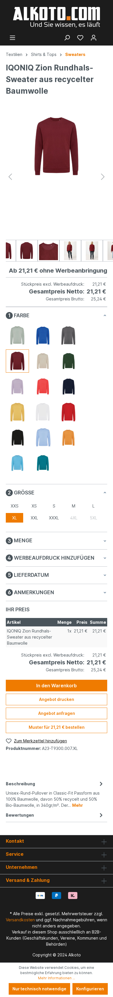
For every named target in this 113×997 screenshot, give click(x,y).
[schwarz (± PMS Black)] (17, 437)
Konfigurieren (90, 988)
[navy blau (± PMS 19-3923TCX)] (68, 386)
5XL (93, 517)
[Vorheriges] (10, 176)
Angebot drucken (56, 699)
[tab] (55, 794)
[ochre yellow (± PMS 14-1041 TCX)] (17, 412)
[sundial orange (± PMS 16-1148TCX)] (68, 437)
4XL (73, 517)
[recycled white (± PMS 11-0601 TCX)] (42, 412)
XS (34, 505)
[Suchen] (67, 37)
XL (14, 517)
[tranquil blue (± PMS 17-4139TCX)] (17, 463)
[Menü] (12, 37)
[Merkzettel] (80, 37)
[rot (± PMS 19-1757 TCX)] (68, 412)
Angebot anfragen (56, 713)
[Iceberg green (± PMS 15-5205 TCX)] (17, 335)
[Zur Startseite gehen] (56, 17)
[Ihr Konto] (93, 37)
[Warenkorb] (103, 35)
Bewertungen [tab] (20, 815)
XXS (15, 505)
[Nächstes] (103, 176)
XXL (34, 517)
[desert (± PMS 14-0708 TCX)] (42, 361)
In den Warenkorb (56, 685)
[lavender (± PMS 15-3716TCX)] (17, 386)
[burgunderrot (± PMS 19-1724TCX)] (17, 361)
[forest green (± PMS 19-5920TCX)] (68, 361)
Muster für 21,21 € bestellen (57, 727)
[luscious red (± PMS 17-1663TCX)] (42, 386)
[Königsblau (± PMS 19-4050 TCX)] (42, 335)
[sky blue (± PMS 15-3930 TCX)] (42, 437)
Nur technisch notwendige (39, 988)
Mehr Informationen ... (56, 978)
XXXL (54, 517)
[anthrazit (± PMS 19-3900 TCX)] (68, 335)
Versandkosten (20, 919)
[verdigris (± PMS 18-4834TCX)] (42, 463)
